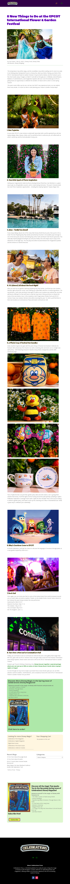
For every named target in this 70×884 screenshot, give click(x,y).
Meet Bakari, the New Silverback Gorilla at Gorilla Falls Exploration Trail (18, 766)
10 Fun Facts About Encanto (15, 759)
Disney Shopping (19, 63)
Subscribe (14, 820)
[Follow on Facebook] (33, 877)
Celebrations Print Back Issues (16, 745)
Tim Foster (12, 61)
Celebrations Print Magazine (16, 739)
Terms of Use (11, 770)
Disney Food (28, 61)
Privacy (18, 770)
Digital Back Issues (13, 743)
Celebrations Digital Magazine (16, 741)
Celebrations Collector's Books (16, 748)
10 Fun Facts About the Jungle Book (17, 757)
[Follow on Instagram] (36, 877)
